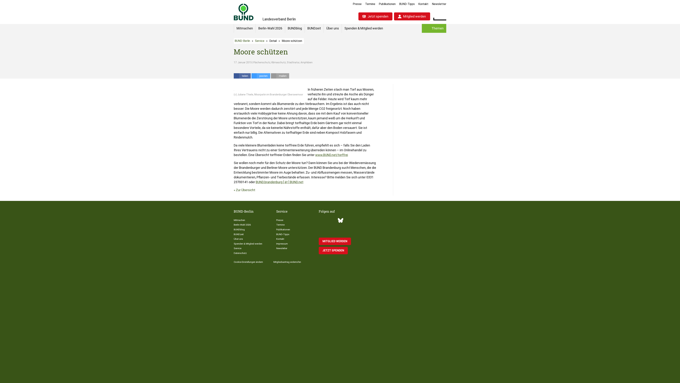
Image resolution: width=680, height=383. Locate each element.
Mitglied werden (414, 16)
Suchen (443, 16)
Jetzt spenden (378, 16)
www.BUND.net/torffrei (331, 155)
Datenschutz (240, 253)
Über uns (332, 28)
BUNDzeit (314, 28)
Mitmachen (245, 28)
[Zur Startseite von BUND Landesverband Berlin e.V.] (244, 12)
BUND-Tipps (407, 4)
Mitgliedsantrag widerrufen (287, 262)
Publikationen (387, 4)
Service (259, 41)
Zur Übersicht (245, 190)
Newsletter (439, 4)
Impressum (282, 243)
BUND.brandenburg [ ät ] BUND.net (279, 182)
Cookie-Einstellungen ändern (248, 262)
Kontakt (423, 4)
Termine (370, 4)
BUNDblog (295, 28)
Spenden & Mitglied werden (363, 28)
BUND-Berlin (242, 41)
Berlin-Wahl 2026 (270, 28)
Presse (357, 4)
